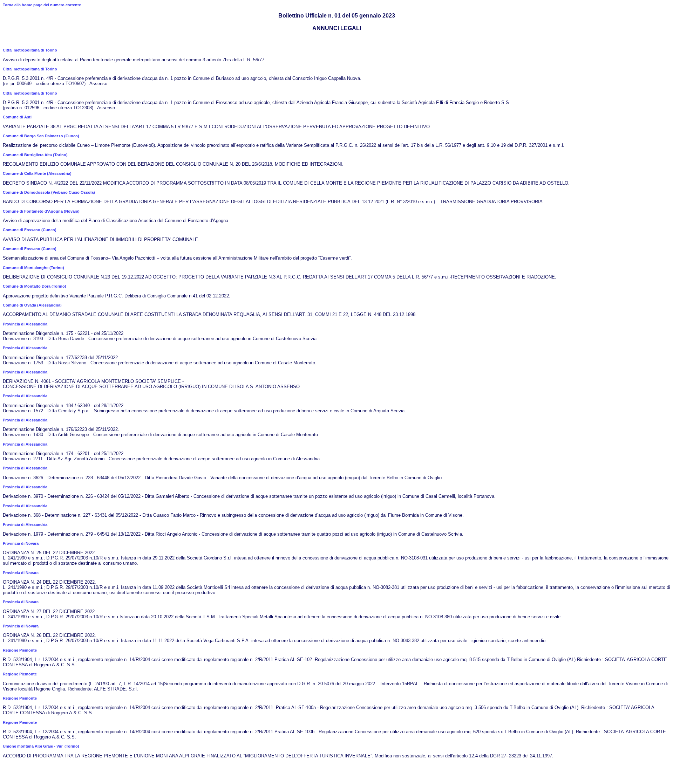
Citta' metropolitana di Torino (30, 50)
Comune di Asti (17, 117)
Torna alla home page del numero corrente (42, 5)
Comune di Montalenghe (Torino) (33, 268)
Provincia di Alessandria (25, 324)
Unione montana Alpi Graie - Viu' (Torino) (41, 746)
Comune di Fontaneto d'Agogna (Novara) (41, 211)
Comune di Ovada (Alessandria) (32, 305)
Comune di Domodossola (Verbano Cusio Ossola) (49, 192)
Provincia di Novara (21, 543)
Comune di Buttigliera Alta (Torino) (35, 155)
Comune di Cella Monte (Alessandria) (37, 173)
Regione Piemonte (20, 650)
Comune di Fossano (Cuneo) (29, 230)
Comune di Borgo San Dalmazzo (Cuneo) (41, 136)
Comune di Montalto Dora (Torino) (34, 286)
